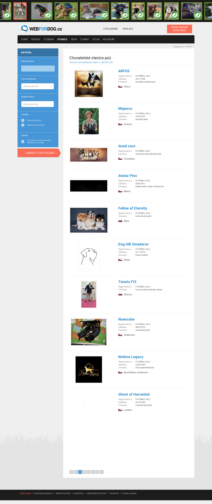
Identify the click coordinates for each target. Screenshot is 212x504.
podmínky (78, 493)
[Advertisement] (129, 442)
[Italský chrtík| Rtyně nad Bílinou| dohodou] (41, 11)
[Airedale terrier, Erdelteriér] (54, 89)
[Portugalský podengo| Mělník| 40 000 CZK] (20, 11)
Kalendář (108, 39)
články (85, 39)
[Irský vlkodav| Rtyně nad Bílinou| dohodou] (94, 11)
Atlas (96, 39)
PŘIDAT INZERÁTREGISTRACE (179, 29)
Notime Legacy (130, 357)
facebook (114, 493)
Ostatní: (24, 135)
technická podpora (43, 493)
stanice (62, 39)
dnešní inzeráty (63, 493)
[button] (37, 86)
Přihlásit (128, 28)
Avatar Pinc (127, 176)
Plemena (49, 39)
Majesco (125, 109)
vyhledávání (110, 28)
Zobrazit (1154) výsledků (40, 153)
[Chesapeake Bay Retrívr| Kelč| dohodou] (154, 11)
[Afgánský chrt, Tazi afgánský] (54, 85)
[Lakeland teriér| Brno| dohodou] (66, 11)
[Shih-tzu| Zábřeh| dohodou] (171, 11)
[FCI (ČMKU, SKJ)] (54, 103)
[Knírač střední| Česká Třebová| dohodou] (191, 11)
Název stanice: (27, 61)
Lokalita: (25, 114)
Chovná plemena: (29, 79)
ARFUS (124, 71)
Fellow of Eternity (132, 208)
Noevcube (126, 319)
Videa (74, 39)
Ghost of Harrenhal (134, 394)
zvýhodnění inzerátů (96, 493)
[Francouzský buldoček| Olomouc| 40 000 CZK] (137, 11)
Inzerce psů (178, 46)
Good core (126, 146)
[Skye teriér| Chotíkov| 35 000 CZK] (120, 11)
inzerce (35, 39)
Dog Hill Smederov (133, 244)
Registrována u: (28, 97)
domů (24, 39)
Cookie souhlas (129, 493)
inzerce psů (25, 493)
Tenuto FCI (127, 282)
